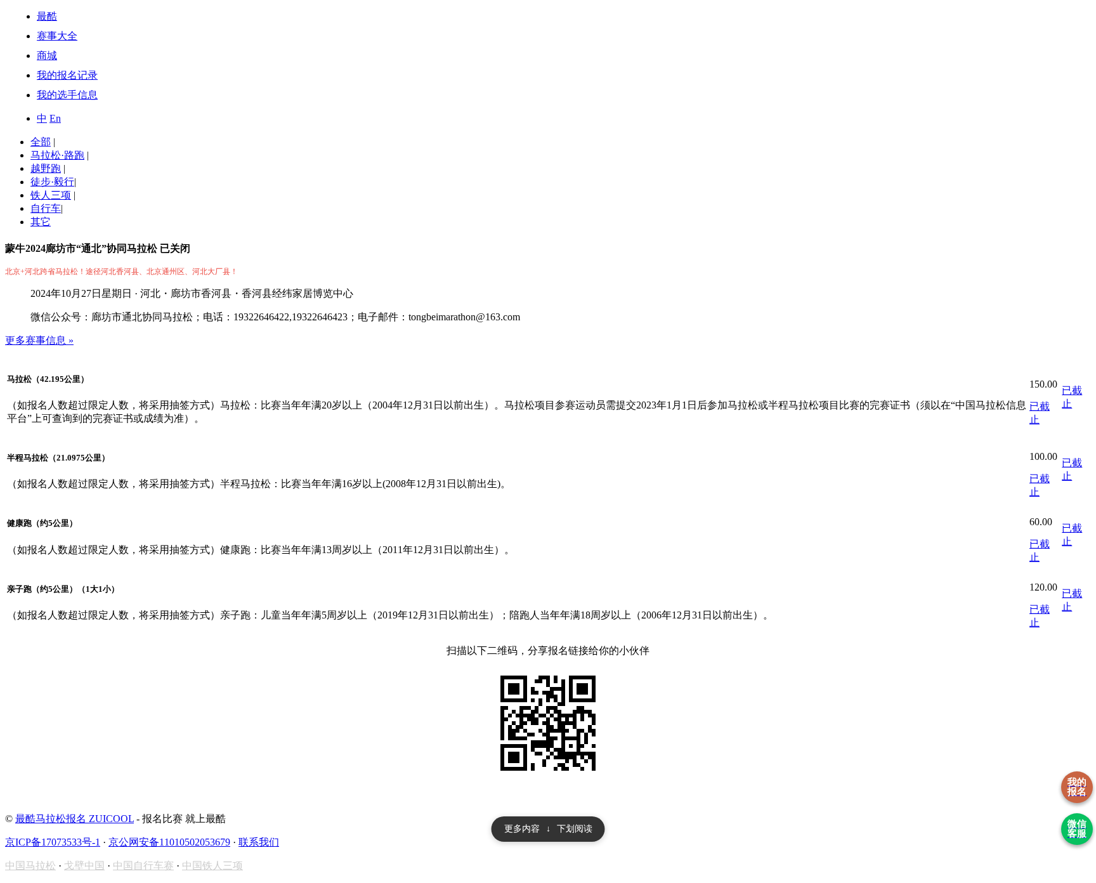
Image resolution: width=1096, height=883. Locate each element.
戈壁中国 (84, 865)
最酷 (47, 16)
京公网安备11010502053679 (169, 842)
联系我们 (258, 842)
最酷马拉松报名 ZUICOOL (74, 818)
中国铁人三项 (212, 865)
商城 (47, 55)
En (55, 118)
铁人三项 (50, 195)
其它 (40, 221)
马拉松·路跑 (57, 155)
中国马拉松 (30, 865)
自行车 (45, 208)
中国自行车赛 (143, 865)
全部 (40, 141)
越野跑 (45, 168)
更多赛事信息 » (39, 340)
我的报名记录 (67, 75)
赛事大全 (57, 35)
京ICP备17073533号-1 (52, 842)
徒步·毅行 (52, 181)
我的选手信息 (67, 94)
